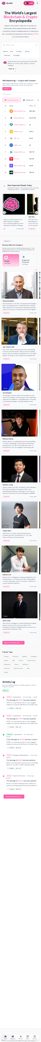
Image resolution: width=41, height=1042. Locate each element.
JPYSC (20, 700)
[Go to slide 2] (36, 269)
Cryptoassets (17, 697)
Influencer (7, 668)
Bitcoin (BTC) (18, 111)
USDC (16, 145)
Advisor (6, 660)
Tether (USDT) (19, 125)
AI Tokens (19, 51)
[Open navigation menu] (37, 3)
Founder (6, 656)
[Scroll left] (4, 212)
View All (6, 89)
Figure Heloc (18, 165)
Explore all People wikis (12, 643)
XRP (15, 138)
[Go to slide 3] (37, 269)
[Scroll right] (36, 212)
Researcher (7, 664)
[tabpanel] (20, 140)
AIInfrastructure (18, 668)
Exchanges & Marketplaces (20, 755)
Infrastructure (31, 660)
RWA (28, 668)
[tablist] (20, 100)
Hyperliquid (18, 172)
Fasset (20, 781)
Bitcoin (27, 51)
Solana (6, 672)
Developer (34, 656)
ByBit (20, 760)
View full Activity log (13, 796)
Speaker (24, 656)
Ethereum (7, 55)
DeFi (11, 51)
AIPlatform (26, 664)
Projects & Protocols (19, 776)
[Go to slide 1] (34, 269)
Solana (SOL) (18, 152)
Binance (17, 131)
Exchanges (16, 55)
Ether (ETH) (18, 118)
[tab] (11, 100)
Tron (15, 159)
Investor (21, 660)
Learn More (12, 68)
